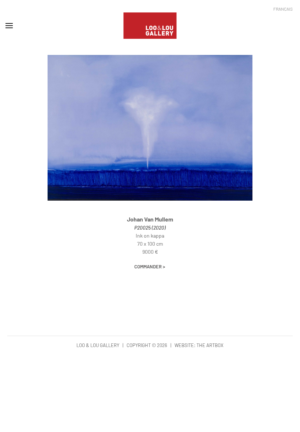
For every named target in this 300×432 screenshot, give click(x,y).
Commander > (149, 266)
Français (283, 8)
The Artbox (210, 345)
